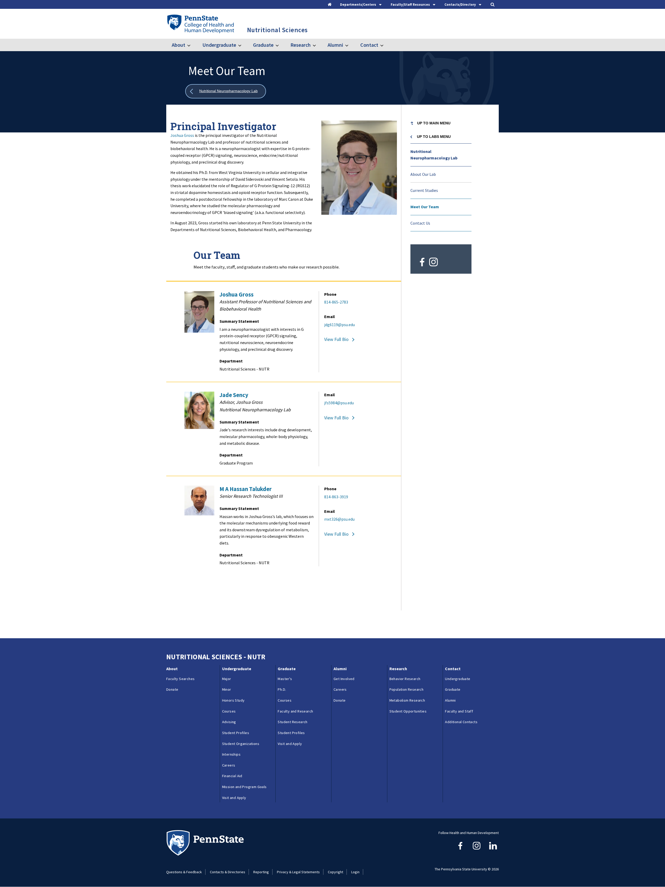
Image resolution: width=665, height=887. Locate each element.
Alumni (335, 45)
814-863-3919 (336, 496)
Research (300, 45)
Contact (369, 45)
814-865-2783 (336, 302)
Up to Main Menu (433, 123)
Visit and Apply (234, 797)
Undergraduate (219, 45)
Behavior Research (405, 678)
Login (355, 872)
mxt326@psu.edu (339, 519)
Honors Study (233, 700)
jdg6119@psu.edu (339, 324)
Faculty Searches (180, 678)
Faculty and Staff (459, 711)
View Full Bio (336, 339)
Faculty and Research (295, 711)
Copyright (335, 872)
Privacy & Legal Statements (298, 872)
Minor (226, 689)
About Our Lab (423, 174)
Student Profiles (235, 732)
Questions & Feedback (184, 872)
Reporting (261, 872)
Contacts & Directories (227, 872)
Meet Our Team (424, 206)
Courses (229, 711)
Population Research (406, 689)
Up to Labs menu (434, 137)
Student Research (292, 722)
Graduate (263, 45)
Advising (229, 722)
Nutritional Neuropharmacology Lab (433, 155)
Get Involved (344, 678)
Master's (285, 678)
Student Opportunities (408, 711)
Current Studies (424, 190)
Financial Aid (232, 776)
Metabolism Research (407, 700)
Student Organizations (240, 743)
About (178, 45)
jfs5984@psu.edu (339, 402)
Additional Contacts (461, 722)
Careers (228, 765)
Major (226, 678)
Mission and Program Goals (244, 786)
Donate (172, 689)
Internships (231, 754)
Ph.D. (282, 689)
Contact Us (420, 223)
